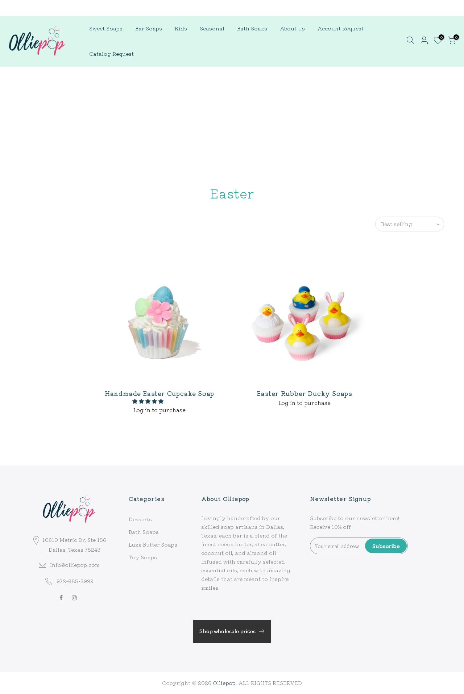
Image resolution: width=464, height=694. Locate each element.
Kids (181, 28)
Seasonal (212, 28)
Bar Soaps (148, 28)
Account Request (341, 28)
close (16, 7)
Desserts (140, 519)
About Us (292, 28)
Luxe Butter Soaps (153, 544)
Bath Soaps (144, 531)
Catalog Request (111, 53)
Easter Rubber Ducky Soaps (304, 393)
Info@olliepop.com (75, 564)
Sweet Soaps (106, 28)
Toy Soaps (143, 557)
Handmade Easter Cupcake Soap (159, 393)
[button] (148, 401)
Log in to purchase (159, 410)
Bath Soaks (252, 28)
